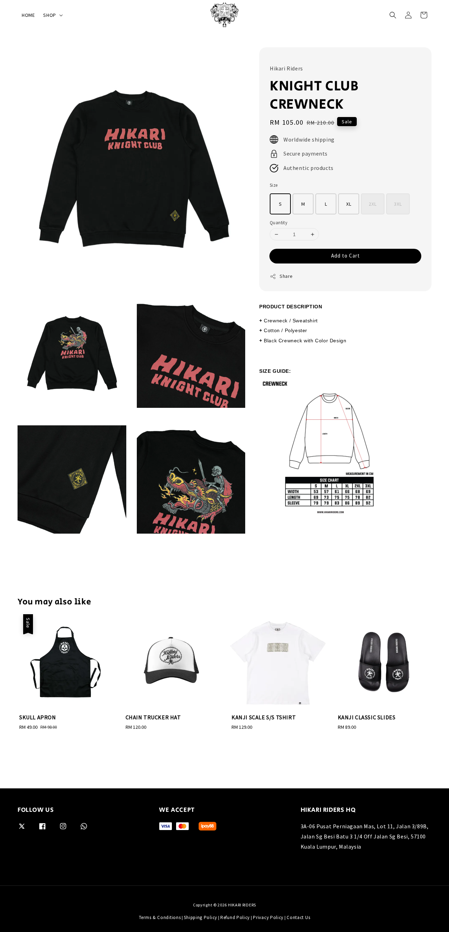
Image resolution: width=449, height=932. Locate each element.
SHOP (49, 15)
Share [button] (286, 276)
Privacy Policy (268, 917)
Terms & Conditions (160, 917)
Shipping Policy (200, 917)
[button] (393, 15)
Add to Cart (345, 255)
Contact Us (298, 917)
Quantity (278, 223)
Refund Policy (235, 917)
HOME (28, 15)
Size (274, 185)
